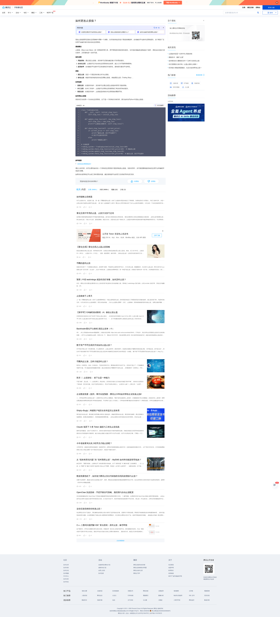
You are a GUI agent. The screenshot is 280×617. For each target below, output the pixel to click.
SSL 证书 (191, 595)
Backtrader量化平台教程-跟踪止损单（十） (95, 328)
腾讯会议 (99, 595)
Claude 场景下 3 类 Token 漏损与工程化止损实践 (98, 426)
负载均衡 (99, 600)
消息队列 (130, 591)
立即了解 (157, 235)
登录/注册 (271, 7)
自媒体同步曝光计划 (104, 565)
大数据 (160, 600)
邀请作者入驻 (102, 567)
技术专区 (66, 582)
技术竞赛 (101, 573)
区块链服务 (115, 591)
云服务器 (175, 83)
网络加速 (145, 591)
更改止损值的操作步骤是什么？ (120, 32)
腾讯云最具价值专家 (139, 565)
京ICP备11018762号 (156, 613)
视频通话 (145, 595)
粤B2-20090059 (145, 611)
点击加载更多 (120, 540)
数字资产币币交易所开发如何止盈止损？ (94, 344)
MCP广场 (50, 12)
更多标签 (199, 75)
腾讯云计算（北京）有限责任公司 (128, 613)
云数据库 (161, 591)
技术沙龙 (66, 570)
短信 (113, 600)
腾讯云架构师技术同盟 (140, 567)
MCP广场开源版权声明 (175, 576)
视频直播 (207, 591)
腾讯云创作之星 (138, 570)
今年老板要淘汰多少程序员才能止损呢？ (94, 443)
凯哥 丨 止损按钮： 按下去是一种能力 (93, 377)
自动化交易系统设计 (84, 164)
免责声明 (171, 567)
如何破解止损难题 (84, 196)
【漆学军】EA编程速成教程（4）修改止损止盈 (97, 312)
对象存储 (197, 83)
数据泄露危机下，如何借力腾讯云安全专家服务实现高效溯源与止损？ (107, 475)
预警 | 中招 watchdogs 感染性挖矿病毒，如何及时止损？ (101, 279)
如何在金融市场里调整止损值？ (149, 32)
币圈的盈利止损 (83, 263)
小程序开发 (177, 600)
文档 (243, 7)
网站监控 (191, 600)
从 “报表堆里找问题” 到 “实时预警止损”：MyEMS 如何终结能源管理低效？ (109, 459)
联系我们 (171, 570)
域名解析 (176, 591)
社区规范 (171, 565)
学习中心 (66, 576)
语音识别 (207, 595)
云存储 (191, 591)
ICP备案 (186, 83)
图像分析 (161, 595)
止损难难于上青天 (84, 295)
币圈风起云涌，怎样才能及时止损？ (92, 361)
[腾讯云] (6, 7)
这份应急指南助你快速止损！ (89, 508)
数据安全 (84, 600)
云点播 (187, 87)
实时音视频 (176, 87)
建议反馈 (250, 7)
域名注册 (84, 591)
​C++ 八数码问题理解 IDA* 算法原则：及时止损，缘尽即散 (102, 524)
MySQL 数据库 (178, 595)
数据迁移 (207, 600)
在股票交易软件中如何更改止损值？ (91, 32)
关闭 (203, 106)
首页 (3, 12)
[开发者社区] (18, 7)
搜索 (258, 12)
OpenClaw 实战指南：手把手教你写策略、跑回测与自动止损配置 (105, 492)
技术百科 (66, 579)
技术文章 (66, 565)
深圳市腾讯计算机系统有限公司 (119, 611)
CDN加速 (130, 595)
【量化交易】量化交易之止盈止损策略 (93, 246)
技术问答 (66, 567)
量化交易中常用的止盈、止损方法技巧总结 (95, 212)
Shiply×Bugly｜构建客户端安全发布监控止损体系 (98, 410)
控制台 (258, 7)
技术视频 (66, 573)
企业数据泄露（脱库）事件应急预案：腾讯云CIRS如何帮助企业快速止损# (109, 394)
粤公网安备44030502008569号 (161, 611)
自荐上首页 (101, 570)
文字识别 (130, 600)
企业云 (114, 595)
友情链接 (171, 573)
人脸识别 (84, 595)
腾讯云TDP (136, 573)
